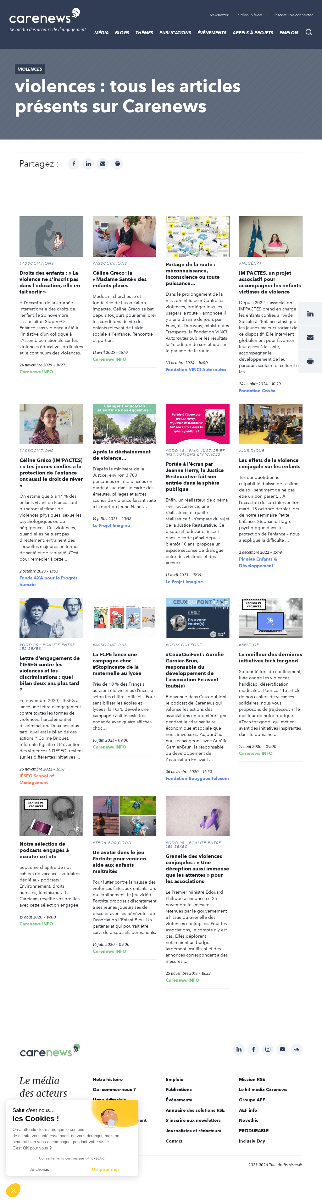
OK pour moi (105, 1169)
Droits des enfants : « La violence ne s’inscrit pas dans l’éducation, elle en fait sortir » (49, 282)
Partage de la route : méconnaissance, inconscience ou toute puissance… (193, 273)
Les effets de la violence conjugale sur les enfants (270, 463)
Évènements (211, 32)
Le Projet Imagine (111, 525)
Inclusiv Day (252, 1140)
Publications (175, 32)
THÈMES (144, 32)
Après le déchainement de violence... (122, 455)
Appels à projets (253, 32)
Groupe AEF (252, 1099)
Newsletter (219, 15)
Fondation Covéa (257, 390)
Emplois (289, 32)
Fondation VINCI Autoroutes (196, 369)
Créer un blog (250, 15)
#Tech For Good (112, 843)
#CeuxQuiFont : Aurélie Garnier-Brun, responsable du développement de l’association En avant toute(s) (195, 670)
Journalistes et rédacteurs (193, 1130)
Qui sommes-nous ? (114, 1089)
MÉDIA (101, 32)
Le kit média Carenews (263, 1089)
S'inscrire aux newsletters (193, 1120)
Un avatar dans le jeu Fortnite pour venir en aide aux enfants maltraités (119, 861)
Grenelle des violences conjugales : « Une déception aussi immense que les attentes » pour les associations (197, 868)
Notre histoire (108, 1079)
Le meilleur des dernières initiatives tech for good (270, 657)
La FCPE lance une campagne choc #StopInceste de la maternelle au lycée (117, 663)
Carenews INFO (36, 371)
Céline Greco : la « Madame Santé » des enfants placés (120, 279)
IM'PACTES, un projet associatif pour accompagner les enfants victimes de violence (270, 282)
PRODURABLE (254, 1130)
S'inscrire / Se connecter (292, 15)
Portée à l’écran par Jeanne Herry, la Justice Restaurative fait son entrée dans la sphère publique (195, 476)
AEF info (248, 1110)
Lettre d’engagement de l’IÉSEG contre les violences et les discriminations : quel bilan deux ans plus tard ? (49, 674)
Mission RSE (252, 1079)
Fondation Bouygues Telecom (197, 778)
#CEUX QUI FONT (184, 645)
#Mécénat (250, 263)
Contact (174, 1140)
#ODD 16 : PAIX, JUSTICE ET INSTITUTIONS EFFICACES (195, 452)
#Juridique (252, 450)
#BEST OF (249, 645)
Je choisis (39, 1169)
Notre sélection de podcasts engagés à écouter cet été (44, 850)
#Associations (36, 263)
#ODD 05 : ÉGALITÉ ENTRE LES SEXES (47, 646)
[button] (13, 1190)
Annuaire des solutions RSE (195, 1110)
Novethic (248, 1120)
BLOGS (122, 32)
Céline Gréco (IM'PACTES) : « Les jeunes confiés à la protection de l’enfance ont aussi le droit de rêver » (51, 472)
